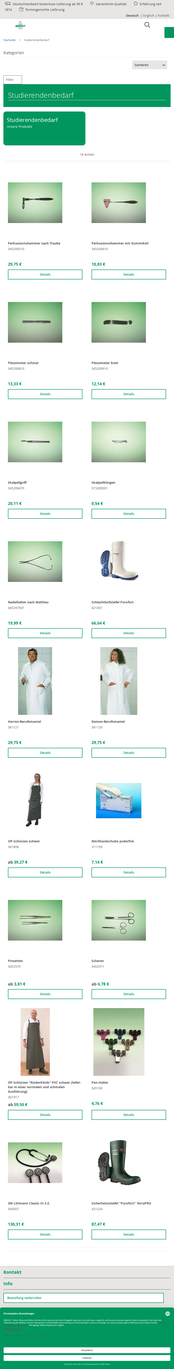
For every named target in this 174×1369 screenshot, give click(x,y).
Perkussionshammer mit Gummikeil (120, 243)
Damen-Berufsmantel (108, 721)
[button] (10, 171)
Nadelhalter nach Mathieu (28, 602)
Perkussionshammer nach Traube (34, 243)
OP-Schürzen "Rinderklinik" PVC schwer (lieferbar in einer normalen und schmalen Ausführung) (44, 1087)
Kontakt (163, 15)
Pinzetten (15, 961)
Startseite (9, 40)
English (148, 15)
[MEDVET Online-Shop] (16, 26)
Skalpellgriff (17, 482)
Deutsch (132, 15)
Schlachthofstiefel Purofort (113, 602)
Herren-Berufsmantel (24, 721)
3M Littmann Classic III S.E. (29, 1203)
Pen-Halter (100, 1082)
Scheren (98, 961)
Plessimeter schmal (23, 363)
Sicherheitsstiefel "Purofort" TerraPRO (121, 1203)
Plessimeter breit (105, 363)
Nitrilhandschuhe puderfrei (113, 841)
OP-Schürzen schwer (24, 841)
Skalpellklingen (103, 482)
